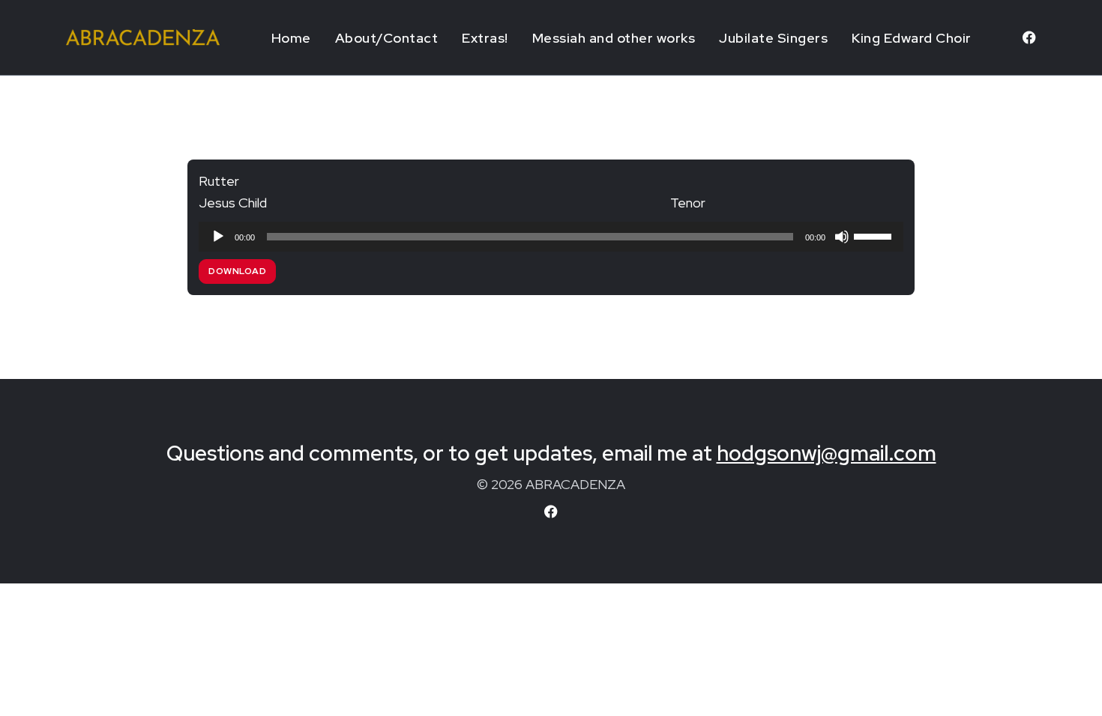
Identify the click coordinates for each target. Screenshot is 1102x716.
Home (291, 37)
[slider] (875, 235)
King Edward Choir (912, 37)
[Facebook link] (1029, 37)
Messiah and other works (614, 37)
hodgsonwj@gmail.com (826, 453)
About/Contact (387, 37)
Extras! (485, 37)
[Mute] (841, 236)
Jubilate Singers (773, 37)
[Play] (218, 236)
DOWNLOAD (237, 271)
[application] (551, 237)
